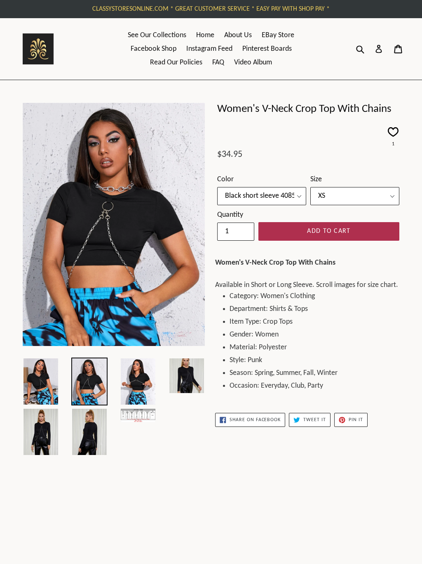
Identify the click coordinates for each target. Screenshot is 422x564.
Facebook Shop (153, 49)
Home (205, 35)
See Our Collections (157, 35)
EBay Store (278, 35)
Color (225, 179)
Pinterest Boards (267, 49)
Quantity (230, 215)
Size (316, 179)
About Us (238, 35)
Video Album (253, 62)
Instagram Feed (209, 49)
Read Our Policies (176, 62)
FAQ (218, 62)
